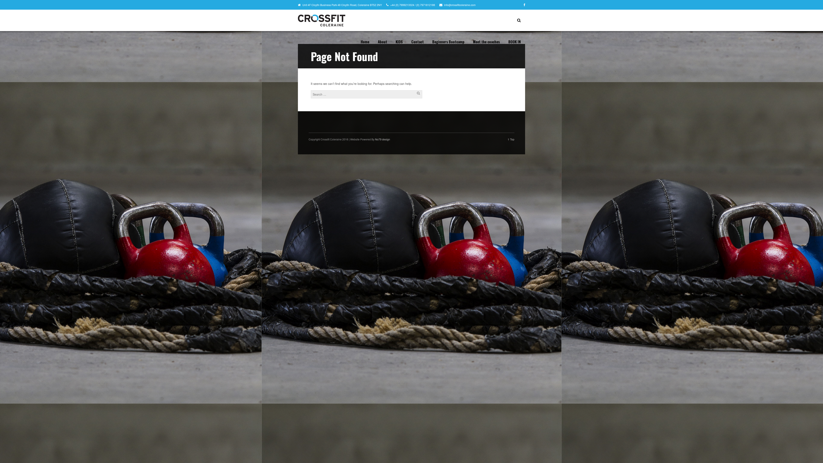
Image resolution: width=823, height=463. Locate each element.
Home (365, 41)
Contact (417, 41)
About (382, 41)
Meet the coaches (486, 41)
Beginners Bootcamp (448, 41)
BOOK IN (514, 41)
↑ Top (511, 139)
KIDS (399, 41)
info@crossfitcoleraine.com (460, 5)
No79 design (382, 139)
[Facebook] (524, 5)
